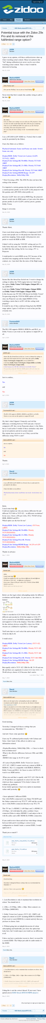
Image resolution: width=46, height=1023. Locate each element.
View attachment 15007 (10, 705)
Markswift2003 (15, 78)
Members (27, 19)
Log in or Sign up (37, 1)
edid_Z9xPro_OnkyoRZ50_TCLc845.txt (23, 841)
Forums (18, 20)
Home (4, 19)
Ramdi (12, 471)
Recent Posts (17, 23)
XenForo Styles (34, 1020)
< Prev (4, 44)
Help (43, 1016)
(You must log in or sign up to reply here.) (33, 1003)
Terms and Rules (31, 1018)
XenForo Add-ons (24, 1020)
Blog (11, 19)
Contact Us (38, 1016)
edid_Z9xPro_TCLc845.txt (19, 849)
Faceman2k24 (14, 321)
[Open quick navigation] (43, 28)
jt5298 (12, 49)
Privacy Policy (41, 1018)
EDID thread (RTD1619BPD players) (25, 993)
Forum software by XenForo (9, 1018)
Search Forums (6, 23)
